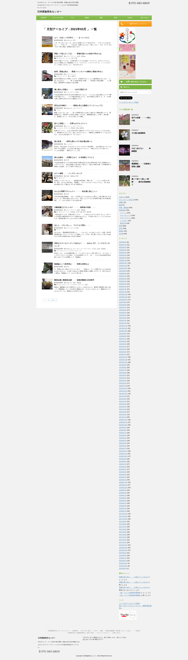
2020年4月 (122, 440)
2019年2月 (122, 477)
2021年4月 (122, 409)
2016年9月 (122, 553)
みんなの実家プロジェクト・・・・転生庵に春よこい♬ (76, 191)
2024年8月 (122, 305)
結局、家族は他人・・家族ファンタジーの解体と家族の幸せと (78, 71)
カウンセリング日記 (72, 92)
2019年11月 (123, 454)
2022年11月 (123, 360)
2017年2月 (122, 540)
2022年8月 (122, 367)
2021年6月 (122, 404)
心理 (72, 58)
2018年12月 (123, 482)
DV (57, 58)
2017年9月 (122, 521)
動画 (115, 17)
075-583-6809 (139, 3)
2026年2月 (122, 258)
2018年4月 (122, 503)
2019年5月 (122, 469)
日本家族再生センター (49, 11)
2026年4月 (122, 252)
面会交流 (123, 223)
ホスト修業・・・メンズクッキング (68, 173)
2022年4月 (122, 378)
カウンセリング (78, 249)
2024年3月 (122, 318)
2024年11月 (123, 297)
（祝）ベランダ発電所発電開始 (129, 593)
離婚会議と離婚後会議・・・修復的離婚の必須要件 (74, 280)
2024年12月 (123, 294)
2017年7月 (122, 527)
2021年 (50, 25)
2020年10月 (123, 425)
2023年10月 (123, 331)
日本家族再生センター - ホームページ (59, 630)
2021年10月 (123, 393)
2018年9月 (122, 490)
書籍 (101, 17)
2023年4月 (122, 346)
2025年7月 (122, 276)
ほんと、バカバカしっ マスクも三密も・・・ (72, 225)
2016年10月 (123, 550)
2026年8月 (122, 242)
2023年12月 (123, 326)
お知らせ (69, 40)
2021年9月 (122, 396)
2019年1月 (122, 480)
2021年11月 (123, 391)
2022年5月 (122, 375)
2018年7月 (122, 495)
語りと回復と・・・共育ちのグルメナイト (70, 123)
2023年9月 (122, 333)
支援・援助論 (81, 56)
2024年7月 (122, 307)
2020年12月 (123, 420)
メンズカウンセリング (74, 251)
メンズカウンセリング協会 (129, 102)
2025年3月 (122, 286)
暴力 (69, 76)
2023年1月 (122, 354)
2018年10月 (123, 487)
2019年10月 (123, 456)
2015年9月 (122, 568)
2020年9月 (122, 427)
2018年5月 (122, 500)
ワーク (67, 58)
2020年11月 (123, 422)
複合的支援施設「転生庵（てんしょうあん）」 (119, 630)
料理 (77, 176)
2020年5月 (122, 438)
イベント (69, 126)
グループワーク (71, 56)
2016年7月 (122, 558)
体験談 (87, 17)
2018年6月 (122, 498)
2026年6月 (122, 247)
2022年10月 (123, 362)
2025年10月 (123, 268)
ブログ (72, 17)
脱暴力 (74, 76)
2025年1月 (122, 292)
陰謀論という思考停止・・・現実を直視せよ (71, 264)
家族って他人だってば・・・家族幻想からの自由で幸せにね (77, 54)
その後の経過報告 (138, 133)
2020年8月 (122, 430)
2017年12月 (123, 514)
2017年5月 (122, 532)
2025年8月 (122, 273)
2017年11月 (123, 516)
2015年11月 (123, 563)
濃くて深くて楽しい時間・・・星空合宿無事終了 (141, 182)
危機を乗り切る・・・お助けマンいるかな (133, 577)
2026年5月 (122, 250)
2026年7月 (122, 245)
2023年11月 (123, 328)
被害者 (82, 128)
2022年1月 (122, 386)
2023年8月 (122, 336)
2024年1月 (122, 323)
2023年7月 (122, 339)
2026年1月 (122, 260)
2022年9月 (122, 365)
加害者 (73, 128)
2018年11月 (123, 485)
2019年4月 (122, 472)
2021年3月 (122, 412)
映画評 (121, 231)
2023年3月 (122, 349)
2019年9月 (122, 459)
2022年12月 (123, 357)
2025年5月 (122, 281)
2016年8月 (122, 555)
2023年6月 (122, 341)
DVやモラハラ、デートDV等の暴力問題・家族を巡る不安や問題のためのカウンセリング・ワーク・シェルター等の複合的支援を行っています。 (59, 644)
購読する (126, 87)
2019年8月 (122, 461)
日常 (74, 40)
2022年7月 (122, 370)
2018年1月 (122, 511)
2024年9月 (122, 302)
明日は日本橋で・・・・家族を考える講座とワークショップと (78, 105)
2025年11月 (123, 266)
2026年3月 (122, 255)
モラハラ (62, 58)
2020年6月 (122, 435)
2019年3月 (122, 474)
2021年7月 (122, 401)
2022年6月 (122, 373)
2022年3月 (122, 380)
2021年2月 (122, 414)
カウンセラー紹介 (58, 17)
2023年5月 (122, 344)
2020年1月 (122, 448)
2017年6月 (122, 529)
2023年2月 (122, 352)
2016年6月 (122, 561)
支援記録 (122, 210)
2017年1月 (122, 542)
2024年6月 (122, 310)
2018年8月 (122, 493)
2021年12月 (123, 388)
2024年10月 (123, 299)
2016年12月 (123, 545)
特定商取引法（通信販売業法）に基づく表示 (81, 633)
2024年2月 (122, 320)
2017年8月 (122, 524)
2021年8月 (122, 399)
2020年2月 (122, 446)
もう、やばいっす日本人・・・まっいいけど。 (72, 38)
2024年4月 (122, 315)
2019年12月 (123, 451)
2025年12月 (123, 263)
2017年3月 (122, 537)
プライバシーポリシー (103, 633)
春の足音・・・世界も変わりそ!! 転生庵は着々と (73, 141)
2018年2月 (122, 508)
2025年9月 (122, 271)
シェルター (59, 128)
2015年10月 (123, 566)
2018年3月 (122, 506)
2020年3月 (122, 443)
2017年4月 (122, 534)
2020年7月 (122, 433)
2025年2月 (122, 289)
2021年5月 (122, 407)
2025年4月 (122, 284)
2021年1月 (122, 417)
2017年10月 (123, 519)
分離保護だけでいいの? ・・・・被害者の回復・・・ (75, 207)
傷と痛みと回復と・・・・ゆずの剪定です (70, 89)
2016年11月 (123, 547)
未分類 (121, 234)
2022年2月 (122, 383)
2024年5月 (122, 313)
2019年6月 (122, 467)
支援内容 (43, 17)
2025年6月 (122, 279)
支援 (75, 58)
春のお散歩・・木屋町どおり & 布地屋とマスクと (74, 157)
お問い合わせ (144, 17)
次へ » (54, 300)
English (130, 17)
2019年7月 (122, 464)
